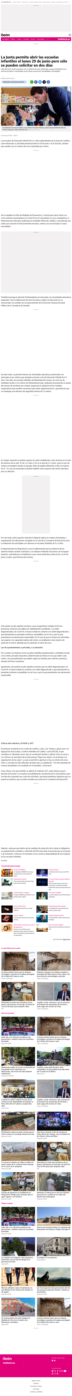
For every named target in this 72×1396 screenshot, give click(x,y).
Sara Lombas (5, 1108)
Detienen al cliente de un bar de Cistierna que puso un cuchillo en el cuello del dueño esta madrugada (53, 1194)
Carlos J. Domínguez (7, 978)
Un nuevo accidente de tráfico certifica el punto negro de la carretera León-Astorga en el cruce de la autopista (17, 1164)
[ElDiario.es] (64, 39)
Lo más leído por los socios (10, 948)
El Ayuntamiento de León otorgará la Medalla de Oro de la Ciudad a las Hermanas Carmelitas (15, 1320)
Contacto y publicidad (36, 1392)
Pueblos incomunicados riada (57, 2)
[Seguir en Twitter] (55, 1371)
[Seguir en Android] (52, 1360)
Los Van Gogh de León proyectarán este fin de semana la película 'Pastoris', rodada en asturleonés (53, 1290)
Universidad (40, 39)
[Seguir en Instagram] (62, 1371)
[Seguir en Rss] (57, 1373)
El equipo (36, 1383)
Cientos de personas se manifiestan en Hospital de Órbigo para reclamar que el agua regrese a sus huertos (17, 1194)
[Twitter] (44, 82)
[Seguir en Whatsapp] (55, 1373)
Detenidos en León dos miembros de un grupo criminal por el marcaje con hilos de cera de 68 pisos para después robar (17, 1004)
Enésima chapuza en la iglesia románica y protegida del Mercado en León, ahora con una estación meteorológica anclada (53, 974)
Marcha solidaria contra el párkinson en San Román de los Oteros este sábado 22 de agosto (17, 1290)
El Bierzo (48, 39)
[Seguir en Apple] (54, 1360)
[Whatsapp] (31, 82)
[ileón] (12, 1358)
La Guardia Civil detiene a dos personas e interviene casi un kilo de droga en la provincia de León (17, 1259)
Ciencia (33, 39)
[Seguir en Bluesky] (52, 1371)
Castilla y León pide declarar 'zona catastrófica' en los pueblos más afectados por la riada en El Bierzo (53, 1069)
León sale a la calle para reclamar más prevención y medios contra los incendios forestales (17, 1039)
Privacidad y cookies (36, 1386)
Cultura (19, 39)
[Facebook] (36, 82)
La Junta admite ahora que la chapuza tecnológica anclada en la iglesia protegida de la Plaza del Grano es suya (17, 974)
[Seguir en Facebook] (57, 1371)
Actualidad (5, 39)
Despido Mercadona (46, 2)
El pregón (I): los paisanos (47, 1257)
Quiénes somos (36, 1380)
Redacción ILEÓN (6, 1043)
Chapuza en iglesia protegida (35, 2)
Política (13, 39)
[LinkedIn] (48, 82)
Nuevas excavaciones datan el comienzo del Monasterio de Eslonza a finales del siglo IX (53, 1228)
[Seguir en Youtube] (65, 1371)
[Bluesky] (40, 82)
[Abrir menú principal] (70, 35)
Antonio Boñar (41, 1260)
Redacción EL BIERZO (7, 1076)
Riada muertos (67, 2)
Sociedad (26, 39)
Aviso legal (36, 1389)
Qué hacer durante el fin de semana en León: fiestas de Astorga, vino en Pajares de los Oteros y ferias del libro (53, 1134)
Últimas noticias (7, 1203)
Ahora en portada (7, 1013)
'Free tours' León (24, 2)
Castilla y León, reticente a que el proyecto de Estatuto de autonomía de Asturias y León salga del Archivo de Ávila (53, 1004)
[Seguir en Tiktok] (52, 1373)
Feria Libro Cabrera (16, 2)
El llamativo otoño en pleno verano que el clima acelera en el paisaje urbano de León (17, 1133)
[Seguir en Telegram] (59, 1371)
